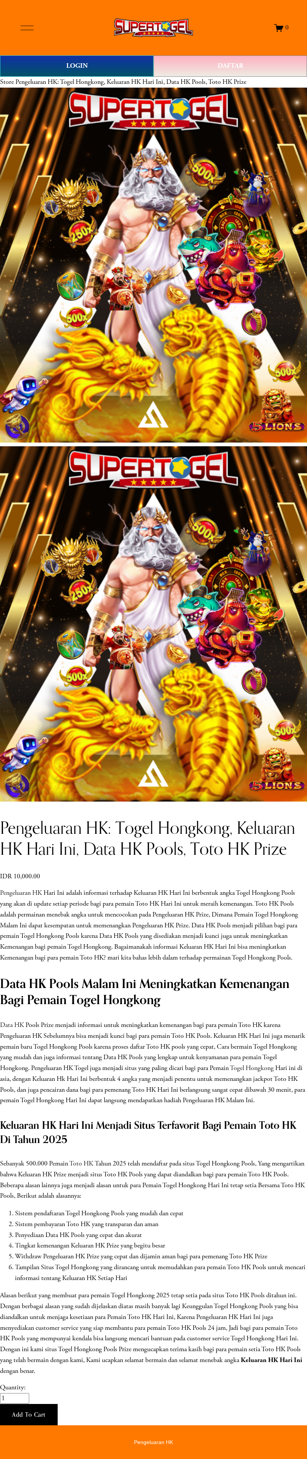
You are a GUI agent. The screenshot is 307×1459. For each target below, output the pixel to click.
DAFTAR (230, 66)
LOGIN (77, 66)
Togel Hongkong (252, 1068)
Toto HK (81, 1163)
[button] (29, 1415)
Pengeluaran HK (21, 893)
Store (7, 82)
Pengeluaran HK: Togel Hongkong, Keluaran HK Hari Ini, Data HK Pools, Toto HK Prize (130, 82)
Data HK (12, 1025)
